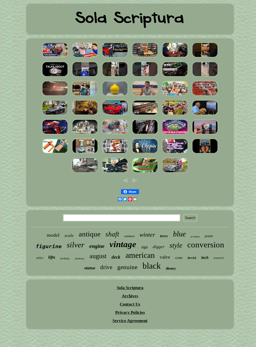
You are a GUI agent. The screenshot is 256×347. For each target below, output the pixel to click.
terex (164, 236)
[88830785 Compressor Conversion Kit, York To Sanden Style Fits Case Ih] (115, 173)
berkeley (65, 258)
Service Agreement (130, 320)
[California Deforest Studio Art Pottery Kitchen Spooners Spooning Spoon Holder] (115, 134)
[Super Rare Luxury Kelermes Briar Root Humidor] (205, 57)
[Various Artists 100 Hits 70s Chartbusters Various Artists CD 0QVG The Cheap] (145, 153)
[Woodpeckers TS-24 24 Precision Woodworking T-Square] (55, 153)
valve (165, 257)
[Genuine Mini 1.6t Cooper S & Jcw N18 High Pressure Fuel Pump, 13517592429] (175, 76)
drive (106, 267)
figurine (49, 246)
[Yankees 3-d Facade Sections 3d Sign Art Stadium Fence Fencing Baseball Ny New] (175, 134)
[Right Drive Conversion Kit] (115, 57)
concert (219, 258)
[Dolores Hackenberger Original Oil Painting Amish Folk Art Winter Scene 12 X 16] (205, 115)
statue (89, 267)
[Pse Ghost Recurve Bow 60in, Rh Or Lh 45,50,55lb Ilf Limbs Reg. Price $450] (115, 76)
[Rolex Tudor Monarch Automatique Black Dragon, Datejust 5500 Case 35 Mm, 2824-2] (55, 76)
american (140, 255)
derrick (192, 258)
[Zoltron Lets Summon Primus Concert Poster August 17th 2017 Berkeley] (205, 153)
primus (195, 236)
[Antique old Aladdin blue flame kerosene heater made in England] (85, 153)
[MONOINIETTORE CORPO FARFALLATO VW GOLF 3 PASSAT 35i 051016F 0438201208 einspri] (55, 96)
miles (39, 258)
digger (158, 246)
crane (178, 258)
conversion (205, 244)
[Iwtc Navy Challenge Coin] (145, 96)
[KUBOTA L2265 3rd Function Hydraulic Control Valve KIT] (55, 57)
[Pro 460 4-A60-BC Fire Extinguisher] (145, 134)
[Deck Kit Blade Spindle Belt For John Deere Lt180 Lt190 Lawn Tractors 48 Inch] (145, 173)
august (98, 256)
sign (144, 247)
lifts (51, 257)
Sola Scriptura (130, 287)
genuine (127, 267)
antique (89, 234)
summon (129, 236)
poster (209, 236)
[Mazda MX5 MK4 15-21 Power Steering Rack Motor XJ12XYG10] (115, 115)
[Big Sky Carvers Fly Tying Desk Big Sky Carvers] (85, 115)
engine (96, 246)
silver (75, 244)
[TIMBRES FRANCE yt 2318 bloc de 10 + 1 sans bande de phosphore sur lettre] (205, 134)
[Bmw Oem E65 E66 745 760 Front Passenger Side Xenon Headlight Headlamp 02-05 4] (175, 153)
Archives (130, 296)
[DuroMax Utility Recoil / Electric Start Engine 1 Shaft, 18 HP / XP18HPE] (85, 76)
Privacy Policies (130, 312)
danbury (79, 258)
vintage (123, 244)
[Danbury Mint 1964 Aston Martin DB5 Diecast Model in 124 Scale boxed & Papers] (175, 173)
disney (171, 268)
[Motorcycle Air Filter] (55, 134)
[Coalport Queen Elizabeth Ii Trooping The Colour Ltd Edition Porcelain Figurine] (145, 115)
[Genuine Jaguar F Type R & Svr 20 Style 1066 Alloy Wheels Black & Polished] (55, 115)
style (176, 245)
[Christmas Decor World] (85, 134)
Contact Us (130, 304)
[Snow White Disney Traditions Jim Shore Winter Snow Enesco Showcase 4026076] (175, 115)
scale (69, 235)
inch (204, 257)
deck (116, 257)
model (53, 234)
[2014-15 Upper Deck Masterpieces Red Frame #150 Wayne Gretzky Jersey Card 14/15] (175, 96)
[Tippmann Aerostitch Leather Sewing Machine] (145, 57)
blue (179, 234)
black (151, 265)
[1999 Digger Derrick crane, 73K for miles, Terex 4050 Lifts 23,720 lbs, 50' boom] (85, 173)
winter (147, 234)
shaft (112, 234)
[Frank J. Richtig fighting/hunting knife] (85, 96)
